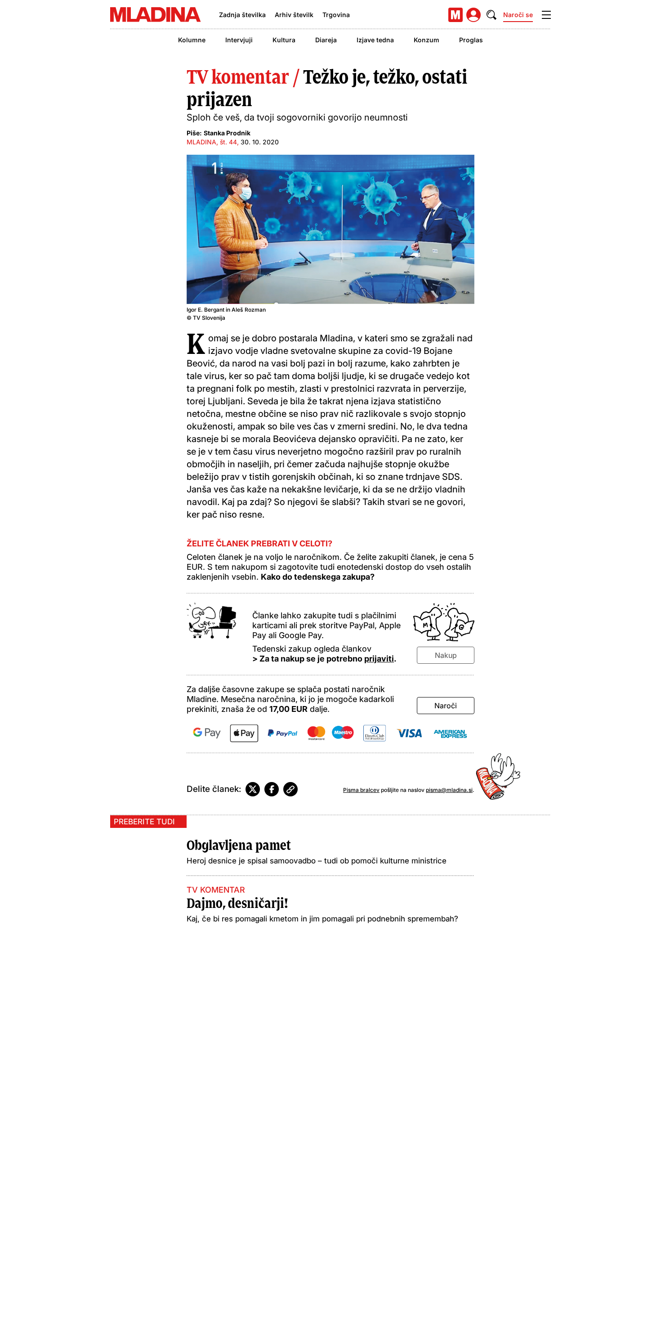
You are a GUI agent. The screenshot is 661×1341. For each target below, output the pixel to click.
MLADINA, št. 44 (212, 142)
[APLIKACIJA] (455, 15)
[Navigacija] (546, 14)
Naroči (445, 705)
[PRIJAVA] (473, 15)
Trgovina (336, 14)
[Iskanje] (491, 15)
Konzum (426, 40)
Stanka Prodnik (227, 133)
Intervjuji (239, 40)
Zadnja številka (242, 14)
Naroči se (518, 14)
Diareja (326, 40)
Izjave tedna (375, 40)
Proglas (471, 40)
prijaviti (379, 658)
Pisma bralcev (361, 790)
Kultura (283, 40)
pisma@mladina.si (449, 790)
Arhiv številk (294, 14)
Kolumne (191, 40)
